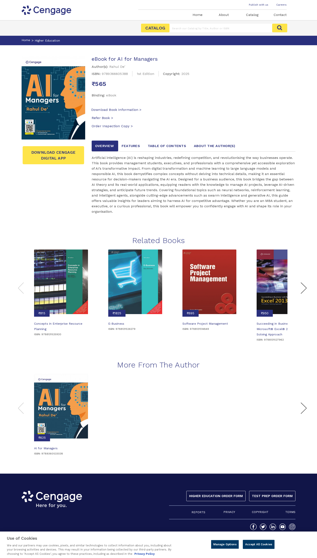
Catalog (252, 15)
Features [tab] (131, 146)
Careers (281, 4)
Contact (280, 15)
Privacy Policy (144, 553)
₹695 (190, 313)
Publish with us (258, 4)
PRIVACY (229, 512)
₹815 (41, 313)
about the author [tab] (214, 146)
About (224, 15)
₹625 (42, 438)
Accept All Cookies (258, 544)
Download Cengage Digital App (53, 155)
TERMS (290, 512)
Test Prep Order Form (272, 496)
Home (197, 15)
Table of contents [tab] (167, 146)
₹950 (264, 313)
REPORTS (198, 512)
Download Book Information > (116, 110)
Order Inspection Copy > (112, 126)
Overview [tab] (104, 146)
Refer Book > (102, 118)
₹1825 (117, 313)
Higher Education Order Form (216, 496)
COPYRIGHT (260, 512)
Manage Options (225, 544)
